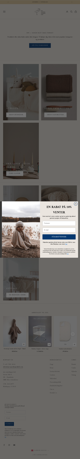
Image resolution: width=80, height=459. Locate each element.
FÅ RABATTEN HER (59, 236)
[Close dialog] (75, 203)
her (66, 244)
